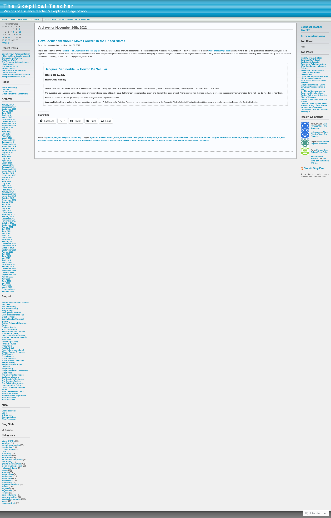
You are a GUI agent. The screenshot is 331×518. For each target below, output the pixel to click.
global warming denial (12, 466)
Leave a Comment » (200, 140)
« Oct (4, 43)
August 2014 (7, 152)
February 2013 (8, 190)
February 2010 (8, 264)
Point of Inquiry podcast (219, 51)
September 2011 (9, 225)
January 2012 (8, 217)
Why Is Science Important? (14, 396)
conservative (126, 137)
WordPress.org (8, 400)
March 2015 (7, 138)
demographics (139, 137)
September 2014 (9, 150)
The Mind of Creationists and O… (320, 161)
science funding (9, 495)
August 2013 (7, 177)
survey (169, 140)
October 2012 (8, 198)
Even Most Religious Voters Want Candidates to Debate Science (313, 66)
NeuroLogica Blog (10, 342)
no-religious (246, 137)
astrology (6, 443)
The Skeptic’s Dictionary (13, 379)
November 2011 (9, 221)
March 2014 (7, 163)
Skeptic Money (8, 362)
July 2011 (6, 229)
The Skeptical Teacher (38, 6)
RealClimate (7, 354)
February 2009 (8, 289)
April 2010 (6, 260)
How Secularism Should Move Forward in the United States (81, 41)
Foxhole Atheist (9, 327)
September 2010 (9, 250)
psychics (6, 489)
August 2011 (7, 227)
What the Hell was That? (13, 391)
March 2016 (7, 117)
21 (12, 37)
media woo (7, 478)
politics (5, 487)
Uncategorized (8, 503)
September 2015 (9, 125)
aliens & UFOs (8, 441)
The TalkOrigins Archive (12, 383)
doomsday (6, 453)
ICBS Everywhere (9, 329)
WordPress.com (9, 398)
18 (3, 37)
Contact (36, 19)
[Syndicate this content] (302, 168)
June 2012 (6, 206)
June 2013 (6, 181)
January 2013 (8, 192)
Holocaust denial (9, 468)
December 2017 (9, 107)
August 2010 (7, 252)
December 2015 (9, 121)
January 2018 (8, 105)
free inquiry (7, 462)
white (187, 140)
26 (6, 40)
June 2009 (6, 281)
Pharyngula (7, 346)
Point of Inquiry (70, 140)
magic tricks (7, 474)
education (6, 458)
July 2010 (6, 254)
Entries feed (7, 415)
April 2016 (6, 115)
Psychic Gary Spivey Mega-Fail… (319, 151)
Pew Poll (276, 137)
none (269, 137)
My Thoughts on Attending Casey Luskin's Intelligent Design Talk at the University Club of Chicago (314, 94)
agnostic (94, 137)
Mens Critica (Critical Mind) (14, 335)
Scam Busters (8, 356)
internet (5, 472)
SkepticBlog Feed (314, 168)
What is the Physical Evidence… (320, 143)
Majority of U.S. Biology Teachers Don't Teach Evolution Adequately (311, 60)
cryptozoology (8, 449)
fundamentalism (165, 137)
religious (105, 140)
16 (17, 35)
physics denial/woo (10, 484)
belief (116, 137)
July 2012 (6, 204)
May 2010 (6, 258)
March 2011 (7, 237)
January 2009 (8, 291)
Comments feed (9, 417)
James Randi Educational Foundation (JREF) (13, 332)
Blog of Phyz (7, 311)
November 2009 (9, 271)
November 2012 (9, 196)
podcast (58, 140)
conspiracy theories (11, 445)
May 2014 (6, 159)
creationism (7, 447)
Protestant (87, 140)
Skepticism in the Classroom (74, 19)
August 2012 (7, 202)
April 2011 (6, 235)
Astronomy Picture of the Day (15, 302)
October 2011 (8, 223)
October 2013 (8, 173)
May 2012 (6, 208)
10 (20, 32)
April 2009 (6, 285)
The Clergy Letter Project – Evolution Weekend (14, 376)
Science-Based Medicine (13, 360)
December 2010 (9, 244)
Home (4, 19)
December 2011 (8, 219)
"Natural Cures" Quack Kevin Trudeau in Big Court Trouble (314, 104)
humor (5, 470)
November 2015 (9, 123)
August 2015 (7, 128)
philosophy (7, 482)
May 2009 (6, 283)
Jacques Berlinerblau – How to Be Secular (76, 69)
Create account (9, 411)
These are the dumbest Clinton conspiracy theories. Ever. (16, 76)
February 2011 (8, 239)
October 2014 (8, 148)
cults (4, 451)
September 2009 (9, 275)
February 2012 (8, 215)
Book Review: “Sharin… (317, 158)
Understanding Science (12, 385)
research (127, 140)
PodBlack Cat (8, 348)
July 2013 (6, 179)
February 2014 (8, 165)
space (4, 501)
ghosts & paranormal (11, 464)
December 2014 (9, 144)
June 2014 (6, 157)
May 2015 (6, 134)
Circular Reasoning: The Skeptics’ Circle (13, 316)
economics (7, 455)
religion (5, 493)
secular (151, 140)
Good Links (50, 19)
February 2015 (8, 140)
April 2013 (6, 186)
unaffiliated (178, 140)
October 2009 (8, 273)
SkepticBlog (7, 369)
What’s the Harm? (10, 393)
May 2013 (6, 184)
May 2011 (6, 233)
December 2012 (9, 194)
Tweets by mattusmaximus (313, 36)
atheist (110, 137)
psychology (7, 491)
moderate (236, 137)
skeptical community (11, 499)
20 (9, 37)
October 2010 (8, 248)
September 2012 (9, 200)
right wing (142, 140)
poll (79, 140)
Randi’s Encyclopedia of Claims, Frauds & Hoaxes (13, 351)
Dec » (10, 43)
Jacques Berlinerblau (221, 137)
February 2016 (8, 119)
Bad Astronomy (9, 306)
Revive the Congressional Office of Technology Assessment (312, 72)
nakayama (315, 132)
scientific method (10, 497)
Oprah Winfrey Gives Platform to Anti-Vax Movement (314, 77)
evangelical (152, 137)
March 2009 (7, 287)
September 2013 (9, 175)
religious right (116, 140)
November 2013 (9, 171)
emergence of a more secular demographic (81, 51)
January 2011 (7, 242)
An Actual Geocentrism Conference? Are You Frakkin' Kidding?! (314, 110)
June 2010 (6, 256)
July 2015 (6, 130)
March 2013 (7, 188)
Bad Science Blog (10, 309)
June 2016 (6, 113)
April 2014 (6, 161)
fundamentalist (181, 137)
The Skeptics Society (11, 381)
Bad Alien (6, 304)
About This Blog (19, 19)
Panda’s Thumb (9, 344)
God (191, 137)
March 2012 (7, 213)
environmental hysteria (12, 460)
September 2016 (9, 109)
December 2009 (9, 268)
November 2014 (9, 146)
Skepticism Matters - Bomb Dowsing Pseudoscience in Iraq (313, 87)
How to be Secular (202, 137)
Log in (5, 413)
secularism (160, 140)
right (134, 140)
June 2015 (6, 132)
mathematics (7, 476)
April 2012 (6, 210)
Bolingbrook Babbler (11, 313)
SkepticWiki (7, 373)
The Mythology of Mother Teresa (10, 67)
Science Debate (9, 358)
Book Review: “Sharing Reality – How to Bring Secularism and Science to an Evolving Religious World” (16, 57)
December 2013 (9, 169)
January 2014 (8, 167)
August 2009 (7, 277)
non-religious (259, 137)
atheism (102, 137)
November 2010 (9, 246)
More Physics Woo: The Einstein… (319, 126)
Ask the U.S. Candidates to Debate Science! (14, 71)
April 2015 (6, 136)
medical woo (7, 480)
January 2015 (8, 142)
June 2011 (6, 231)
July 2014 (6, 155)
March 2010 (7, 262)
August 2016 (7, 111)
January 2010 (8, 266)
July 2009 (6, 279)
